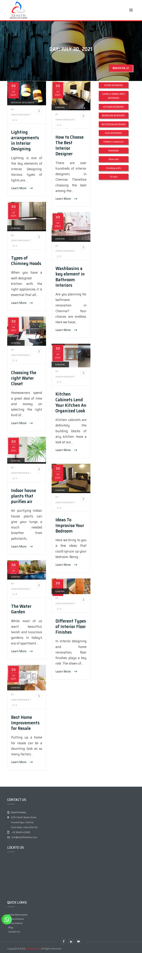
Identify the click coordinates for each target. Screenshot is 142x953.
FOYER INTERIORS (113, 85)
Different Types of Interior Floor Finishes (70, 626)
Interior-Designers (22, 102)
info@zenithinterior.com (24, 837)
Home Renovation (18, 915)
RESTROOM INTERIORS (114, 124)
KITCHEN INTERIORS (113, 107)
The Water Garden (21, 608)
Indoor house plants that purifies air (23, 496)
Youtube (78, 941)
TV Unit (113, 177)
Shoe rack (113, 159)
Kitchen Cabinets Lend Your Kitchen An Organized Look (70, 402)
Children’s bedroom (113, 142)
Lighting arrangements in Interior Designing (25, 140)
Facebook (63, 941)
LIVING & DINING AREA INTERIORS (113, 96)
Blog (10, 927)
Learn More (19, 188)
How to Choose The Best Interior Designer (69, 145)
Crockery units (113, 168)
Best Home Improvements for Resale (25, 722)
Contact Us (14, 932)
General (60, 107)
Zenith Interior (33, 949)
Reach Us (119, 68)
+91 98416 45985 (21, 832)
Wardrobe (113, 150)
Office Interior (15, 923)
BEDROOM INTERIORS (113, 115)
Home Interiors (16, 919)
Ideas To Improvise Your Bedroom (69, 525)
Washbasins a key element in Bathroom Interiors (70, 277)
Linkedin (71, 941)
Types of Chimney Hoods (26, 260)
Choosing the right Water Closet (23, 378)
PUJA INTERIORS (113, 133)
